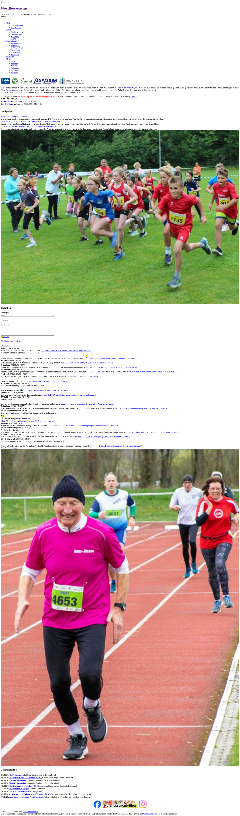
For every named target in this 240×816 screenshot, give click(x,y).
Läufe (8, 23)
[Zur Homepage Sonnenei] (26, 83)
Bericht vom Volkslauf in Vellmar (14, 116)
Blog (13, 61)
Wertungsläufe (16, 43)
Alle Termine (16, 27)
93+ (116, 367)
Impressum (15, 50)
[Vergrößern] (120, 303)
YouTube (14, 66)
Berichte (14, 63)
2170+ (142, 408)
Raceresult (133, 96)
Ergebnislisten (16, 34)
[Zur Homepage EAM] (15, 83)
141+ (105, 437)
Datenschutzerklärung (151, 814)
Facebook (15, 70)
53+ (68, 350)
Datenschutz (16, 52)
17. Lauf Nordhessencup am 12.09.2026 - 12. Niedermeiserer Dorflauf (29, 126)
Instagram (15, 68)
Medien (9, 59)
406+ (94, 425)
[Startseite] (3, 2)
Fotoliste (14, 72)
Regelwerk (15, 45)
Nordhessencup (14, 8)
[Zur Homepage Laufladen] (45, 83)
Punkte (9, 30)
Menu (3, 16)
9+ (92, 363)
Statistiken (15, 36)
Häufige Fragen (17, 48)
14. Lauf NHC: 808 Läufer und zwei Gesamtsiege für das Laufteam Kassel (30, 121)
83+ (44, 381)
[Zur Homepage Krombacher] (5, 83)
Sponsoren (15, 54)
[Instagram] (142, 807)
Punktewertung (17, 32)
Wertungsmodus (12, 90)
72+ (152, 372)
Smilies (6, 337)
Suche (13, 39)
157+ (118, 446)
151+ (155, 432)
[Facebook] (97, 807)
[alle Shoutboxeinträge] (10, 448)
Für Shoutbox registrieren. (11, 341)
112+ (72, 395)
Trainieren (10, 57)
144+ (89, 404)
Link (42, 350)
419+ (29, 421)
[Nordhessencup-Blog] (120, 807)
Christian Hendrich (30, 812)
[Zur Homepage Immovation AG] (71, 83)
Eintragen (5, 313)
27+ (112, 358)
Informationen (11, 41)
